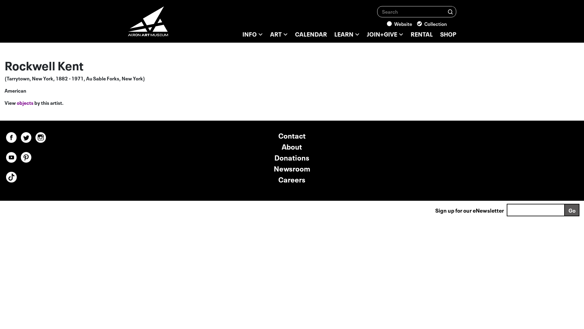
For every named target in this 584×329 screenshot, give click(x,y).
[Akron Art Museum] (164, 24)
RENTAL (422, 33)
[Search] (450, 11)
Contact (292, 135)
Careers (291, 179)
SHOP (448, 33)
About (292, 146)
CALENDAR (311, 33)
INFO (249, 33)
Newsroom (292, 168)
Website (403, 23)
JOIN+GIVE (382, 33)
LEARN (343, 33)
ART (276, 33)
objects (25, 102)
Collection (435, 23)
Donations (291, 157)
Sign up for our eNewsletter (469, 210)
